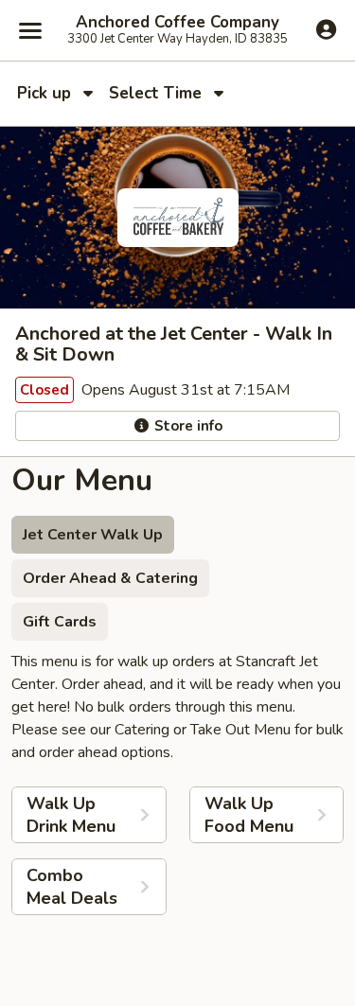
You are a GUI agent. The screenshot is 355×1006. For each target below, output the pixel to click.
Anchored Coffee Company (177, 22)
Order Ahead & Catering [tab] (110, 578)
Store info (186, 425)
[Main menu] (30, 30)
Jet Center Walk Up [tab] (93, 534)
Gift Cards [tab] (60, 621)
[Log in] (326, 29)
